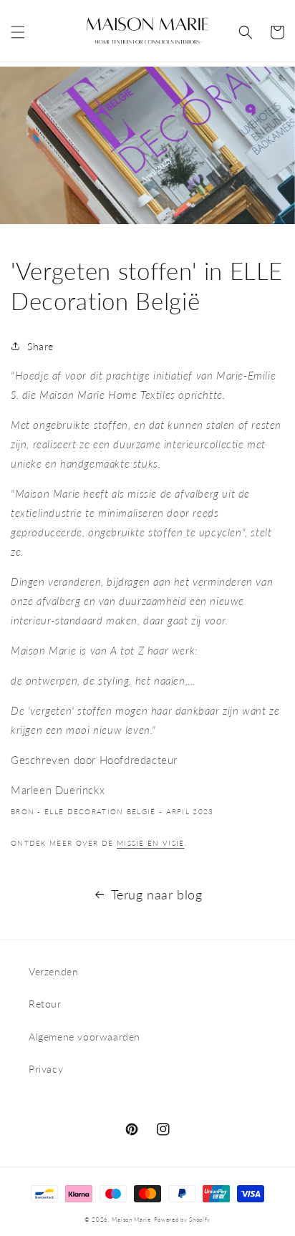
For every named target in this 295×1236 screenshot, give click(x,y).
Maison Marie (131, 1219)
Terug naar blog (157, 894)
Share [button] (40, 346)
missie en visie (151, 843)
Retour (45, 1004)
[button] (18, 32)
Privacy (46, 1069)
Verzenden (53, 971)
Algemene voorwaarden (84, 1036)
